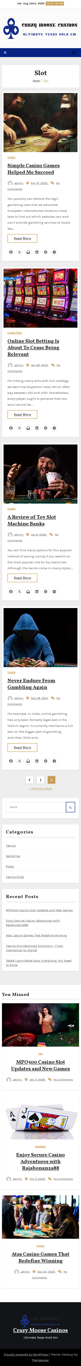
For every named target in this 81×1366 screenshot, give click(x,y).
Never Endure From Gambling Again (31, 684)
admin (19, 183)
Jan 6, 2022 (39, 534)
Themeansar (40, 1360)
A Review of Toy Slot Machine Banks (31, 520)
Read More (22, 238)
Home (36, 80)
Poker (10, 866)
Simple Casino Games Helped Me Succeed (33, 169)
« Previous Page (40, 788)
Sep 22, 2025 (46, 1271)
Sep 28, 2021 (40, 698)
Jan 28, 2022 (40, 365)
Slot (46, 80)
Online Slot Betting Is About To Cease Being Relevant (33, 348)
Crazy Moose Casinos (40, 1330)
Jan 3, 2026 (37, 1079)
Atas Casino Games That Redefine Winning (36, 935)
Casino (11, 157)
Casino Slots (14, 333)
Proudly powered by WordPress (26, 1354)
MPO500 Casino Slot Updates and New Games (39, 910)
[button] (5, 52)
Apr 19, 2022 (39, 183)
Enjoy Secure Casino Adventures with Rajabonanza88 (40, 1161)
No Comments (63, 1079)
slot (40, 1054)
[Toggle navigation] (74, 52)
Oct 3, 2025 (37, 1179)
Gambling (13, 856)
